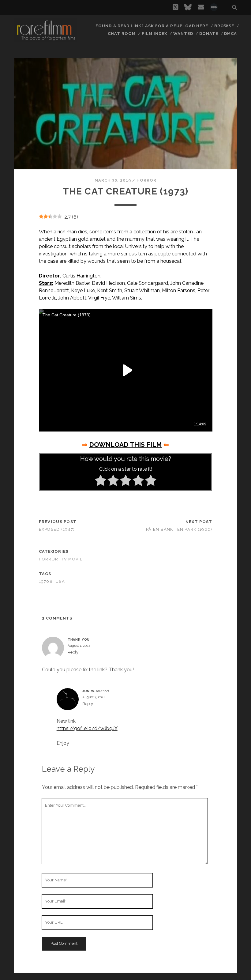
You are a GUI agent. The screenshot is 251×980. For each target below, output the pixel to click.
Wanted (183, 33)
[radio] (100, 481)
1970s (45, 581)
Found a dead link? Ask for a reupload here (152, 26)
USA (60, 581)
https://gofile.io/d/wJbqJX (87, 728)
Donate (208, 33)
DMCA (230, 33)
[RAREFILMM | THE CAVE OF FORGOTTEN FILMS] (46, 39)
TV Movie (72, 559)
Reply (73, 652)
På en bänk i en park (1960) (179, 529)
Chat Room (122, 33)
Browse (224, 26)
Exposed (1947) (57, 529)
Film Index (154, 33)
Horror (146, 180)
